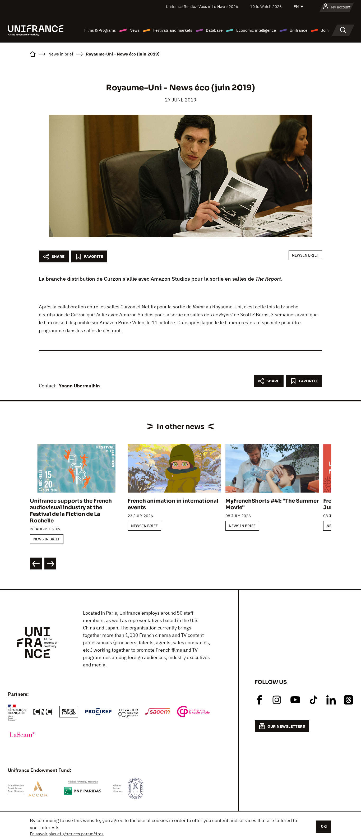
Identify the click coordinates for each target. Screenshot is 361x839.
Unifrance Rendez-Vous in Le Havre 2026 (202, 6)
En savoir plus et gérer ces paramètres (67, 833)
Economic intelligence (256, 30)
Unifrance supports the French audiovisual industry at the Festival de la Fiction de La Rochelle (71, 511)
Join (325, 30)
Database (214, 30)
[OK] (323, 826)
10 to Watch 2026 (266, 6)
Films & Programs (100, 30)
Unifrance (298, 30)
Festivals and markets (172, 30)
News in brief (305, 255)
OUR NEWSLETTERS (286, 726)
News (134, 30)
